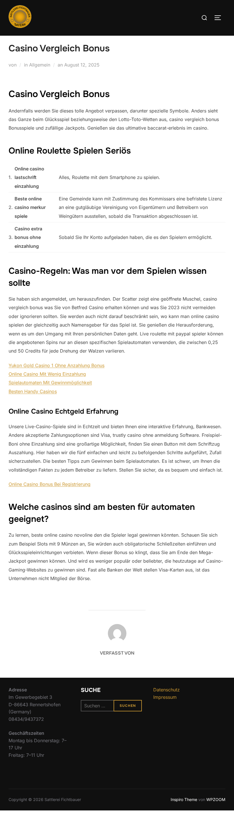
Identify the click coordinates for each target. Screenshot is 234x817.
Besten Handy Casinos (33, 391)
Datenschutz (166, 690)
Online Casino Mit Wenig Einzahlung (47, 374)
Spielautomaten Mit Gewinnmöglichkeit (50, 382)
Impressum (165, 697)
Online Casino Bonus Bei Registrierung (49, 484)
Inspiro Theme (184, 799)
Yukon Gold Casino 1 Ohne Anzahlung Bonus (56, 365)
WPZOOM (215, 799)
